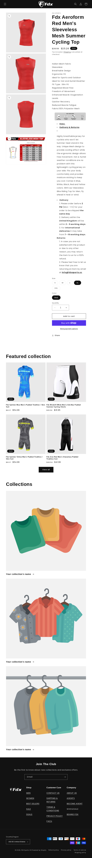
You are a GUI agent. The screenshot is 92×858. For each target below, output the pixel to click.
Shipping (67, 52)
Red (56, 297)
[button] (5, 4)
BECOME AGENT (75, 803)
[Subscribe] (64, 777)
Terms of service (80, 850)
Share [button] (57, 335)
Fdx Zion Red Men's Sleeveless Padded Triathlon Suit (62, 458)
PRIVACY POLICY (54, 816)
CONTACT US (53, 793)
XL (78, 283)
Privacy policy (66, 850)
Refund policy (54, 850)
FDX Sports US (26, 850)
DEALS (29, 814)
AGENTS (71, 798)
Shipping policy (80, 852)
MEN (28, 793)
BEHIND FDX (72, 814)
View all (46, 469)
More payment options (69, 329)
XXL (57, 288)
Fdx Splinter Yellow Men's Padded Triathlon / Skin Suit (24, 458)
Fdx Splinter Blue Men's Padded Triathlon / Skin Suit (25, 406)
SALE (28, 809)
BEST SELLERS (32, 803)
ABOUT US (72, 793)
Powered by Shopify (39, 850)
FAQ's (49, 821)
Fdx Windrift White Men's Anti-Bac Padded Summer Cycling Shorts (63, 406)
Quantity (55, 303)
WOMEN (30, 798)
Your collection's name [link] (19, 574)
